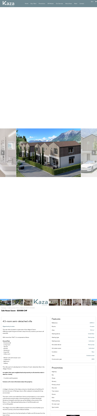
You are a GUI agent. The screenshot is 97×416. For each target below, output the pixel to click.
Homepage (3, 307)
